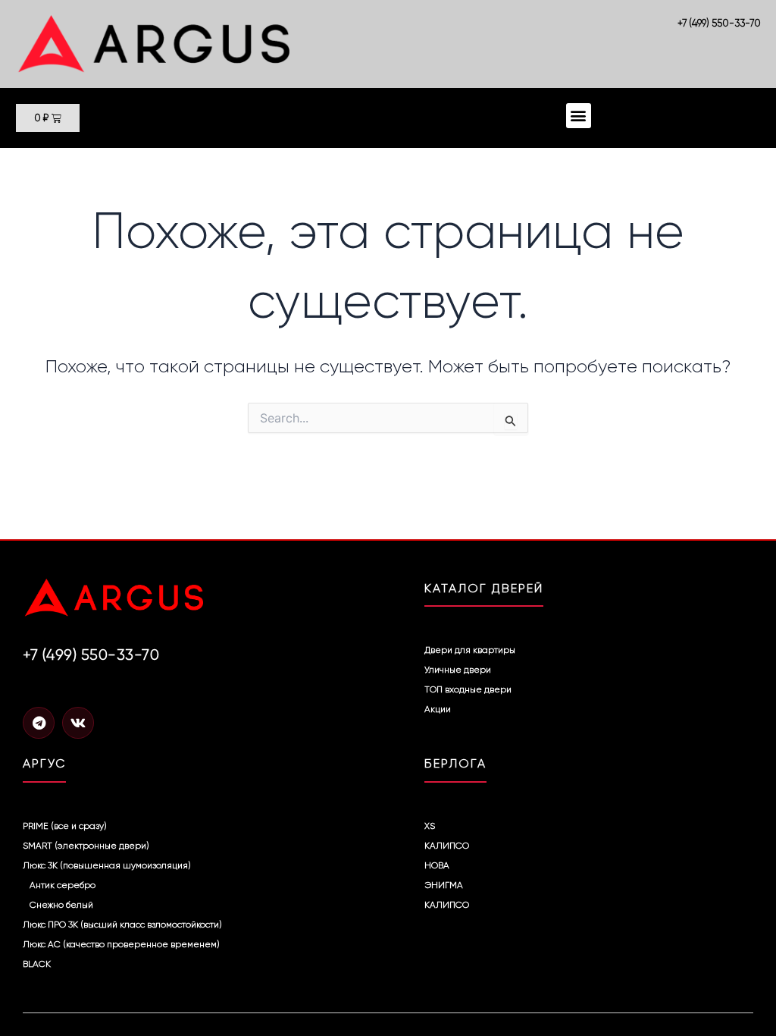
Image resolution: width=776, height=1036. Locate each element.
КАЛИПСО (446, 845)
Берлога (455, 763)
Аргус (44, 763)
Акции (437, 709)
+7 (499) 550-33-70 (719, 23)
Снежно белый (61, 904)
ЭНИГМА (443, 885)
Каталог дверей (483, 588)
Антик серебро (62, 885)
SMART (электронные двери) (86, 845)
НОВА (436, 865)
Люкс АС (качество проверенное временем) (121, 944)
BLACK (37, 964)
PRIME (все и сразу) (65, 826)
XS (429, 826)
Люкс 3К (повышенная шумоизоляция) (107, 865)
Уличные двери (457, 669)
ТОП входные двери (468, 689)
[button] (578, 115)
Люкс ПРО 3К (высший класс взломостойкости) (122, 924)
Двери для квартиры (469, 650)
